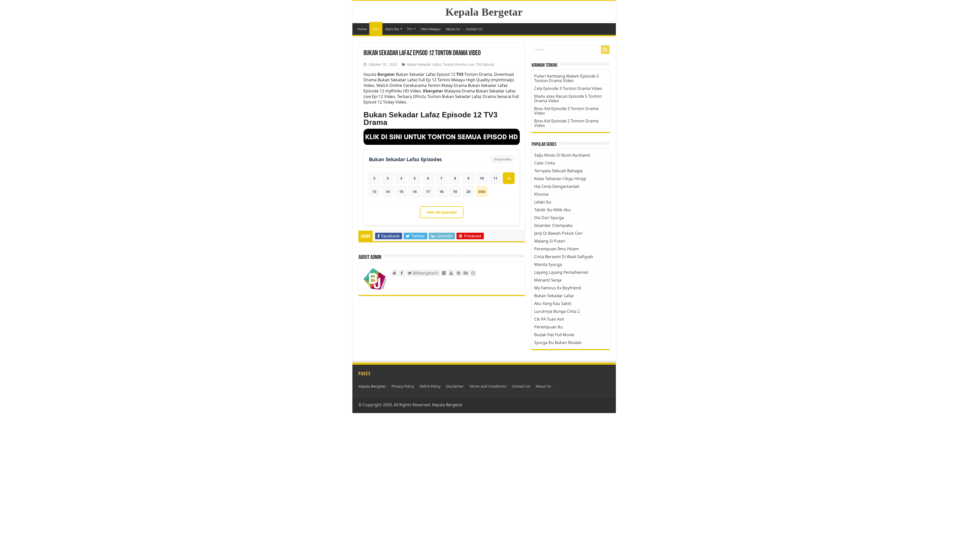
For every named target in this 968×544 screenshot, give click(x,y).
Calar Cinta (544, 163)
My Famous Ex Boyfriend (557, 288)
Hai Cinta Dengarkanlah (557, 186)
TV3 (374, 29)
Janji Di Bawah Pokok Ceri (558, 233)
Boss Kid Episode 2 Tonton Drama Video (566, 123)
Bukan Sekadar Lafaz (424, 64)
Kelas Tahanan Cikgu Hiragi (560, 178)
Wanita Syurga (548, 264)
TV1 (409, 29)
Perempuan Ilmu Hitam (556, 249)
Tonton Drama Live (458, 64)
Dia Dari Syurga (549, 217)
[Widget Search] (605, 49)
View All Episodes (442, 212)
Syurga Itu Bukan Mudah (558, 342)
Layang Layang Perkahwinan (561, 272)
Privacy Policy (402, 386)
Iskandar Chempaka (553, 225)
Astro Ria (392, 29)
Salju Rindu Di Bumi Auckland (562, 155)
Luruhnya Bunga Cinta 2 (557, 311)
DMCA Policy (429, 386)
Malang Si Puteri (549, 241)
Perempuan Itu (548, 327)
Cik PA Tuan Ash (549, 319)
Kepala (379, 74)
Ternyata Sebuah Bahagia (558, 171)
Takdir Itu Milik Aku (552, 210)
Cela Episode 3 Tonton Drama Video (568, 88)
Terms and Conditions (487, 386)
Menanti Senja (547, 280)
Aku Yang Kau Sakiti (552, 303)
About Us (453, 29)
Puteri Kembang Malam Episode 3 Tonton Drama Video (566, 78)
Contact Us (474, 29)
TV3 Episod (485, 64)
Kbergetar (433, 91)
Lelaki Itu (542, 202)
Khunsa (541, 194)
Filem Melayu (430, 29)
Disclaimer (455, 386)
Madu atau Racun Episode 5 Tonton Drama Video (568, 98)
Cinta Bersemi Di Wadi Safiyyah (563, 256)
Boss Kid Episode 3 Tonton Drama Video (566, 111)
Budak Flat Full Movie (554, 334)
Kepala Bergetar (484, 12)
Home (362, 29)
